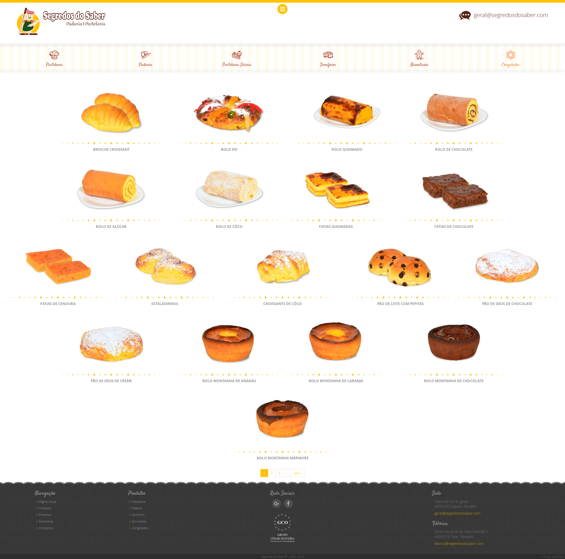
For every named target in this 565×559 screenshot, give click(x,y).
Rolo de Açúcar (111, 226)
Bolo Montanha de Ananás (229, 380)
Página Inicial (47, 502)
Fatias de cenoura (58, 303)
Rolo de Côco (229, 226)
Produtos (45, 508)
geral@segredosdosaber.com (511, 15)
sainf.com (558, 556)
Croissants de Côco (282, 303)
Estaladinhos (164, 303)
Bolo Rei (229, 149)
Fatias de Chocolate (453, 226)
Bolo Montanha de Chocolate (454, 380)
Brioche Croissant (111, 149)
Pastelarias (46, 521)
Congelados (140, 528)
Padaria (137, 508)
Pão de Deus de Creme (111, 380)
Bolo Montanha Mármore (283, 458)
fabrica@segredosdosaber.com (459, 543)
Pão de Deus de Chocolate (507, 303)
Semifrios (138, 515)
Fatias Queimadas (336, 226)
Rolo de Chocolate (454, 149)
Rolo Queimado (346, 149)
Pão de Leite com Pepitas (400, 303)
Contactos (46, 528)
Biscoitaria (139, 521)
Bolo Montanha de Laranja (336, 380)
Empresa (45, 515)
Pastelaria (138, 502)
